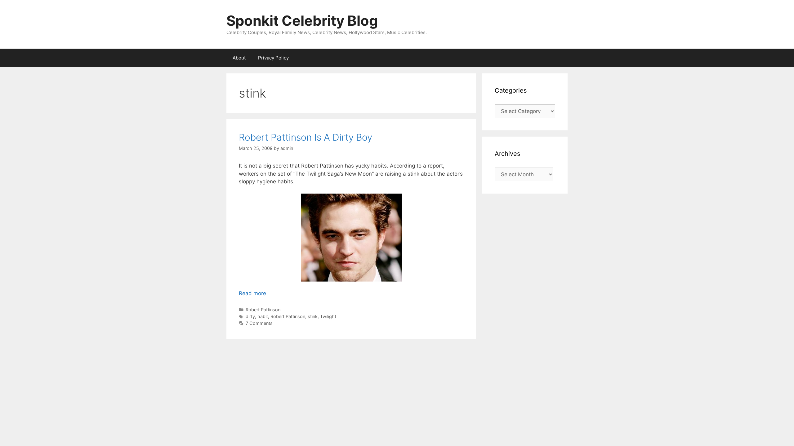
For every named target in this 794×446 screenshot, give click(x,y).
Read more (252, 293)
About (239, 58)
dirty (250, 316)
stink (313, 316)
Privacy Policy (273, 58)
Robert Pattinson (263, 309)
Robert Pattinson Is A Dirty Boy (305, 137)
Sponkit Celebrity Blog (302, 20)
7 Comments (259, 323)
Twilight (328, 316)
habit (262, 316)
